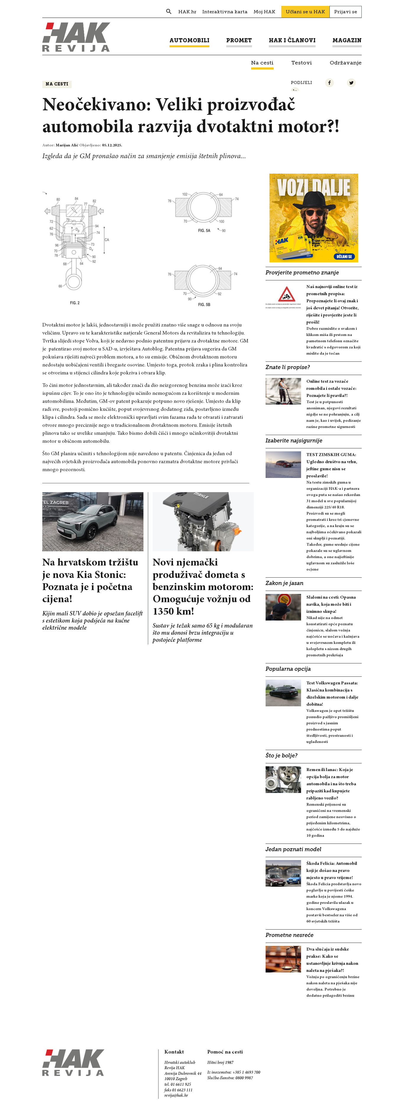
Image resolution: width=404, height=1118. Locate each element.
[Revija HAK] (76, 37)
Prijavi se (345, 11)
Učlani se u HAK (305, 11)
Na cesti (57, 84)
